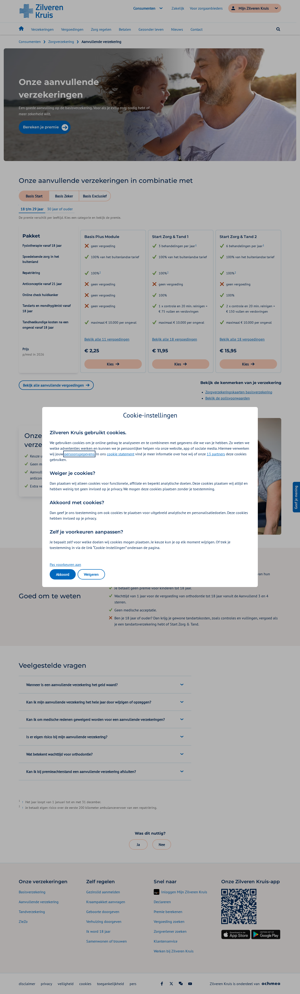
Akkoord (62, 574)
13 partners (216, 454)
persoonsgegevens (79, 454)
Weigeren (91, 574)
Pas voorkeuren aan (65, 564)
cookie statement (120, 454)
